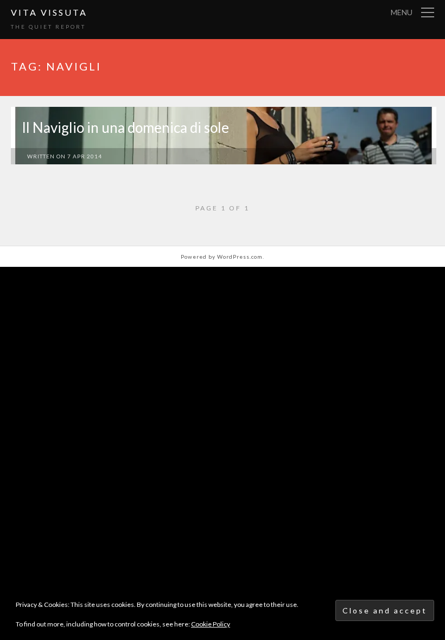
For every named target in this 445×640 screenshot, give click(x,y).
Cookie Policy (210, 624)
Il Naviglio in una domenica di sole (125, 127)
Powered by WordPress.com (222, 256)
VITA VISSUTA (49, 12)
